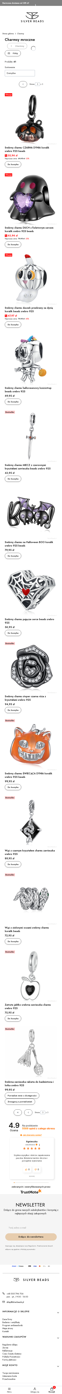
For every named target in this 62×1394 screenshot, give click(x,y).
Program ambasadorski (12, 1325)
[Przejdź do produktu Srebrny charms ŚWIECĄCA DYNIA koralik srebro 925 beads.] (31, 744)
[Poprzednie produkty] (28, 1112)
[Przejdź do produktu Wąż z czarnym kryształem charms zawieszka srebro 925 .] (31, 821)
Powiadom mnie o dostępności (22, 1095)
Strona (31, 84)
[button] (21, 1135)
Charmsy (20, 33)
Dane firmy (7, 1319)
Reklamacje (7, 1350)
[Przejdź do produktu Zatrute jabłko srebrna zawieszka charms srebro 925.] (31, 975)
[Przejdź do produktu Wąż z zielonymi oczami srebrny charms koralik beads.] (31, 898)
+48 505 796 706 (15, 1293)
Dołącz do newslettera (31, 1236)
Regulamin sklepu (9, 1344)
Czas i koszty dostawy (11, 1353)
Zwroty (5, 1347)
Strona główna (8, 33)
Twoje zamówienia (10, 1373)
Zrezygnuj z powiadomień (20, 1101)
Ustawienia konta (9, 1376)
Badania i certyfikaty (11, 1322)
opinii (38, 1128)
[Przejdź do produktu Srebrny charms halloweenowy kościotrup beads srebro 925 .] (31, 358)
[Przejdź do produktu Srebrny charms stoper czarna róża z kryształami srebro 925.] (31, 667)
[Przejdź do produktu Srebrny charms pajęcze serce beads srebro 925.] (31, 590)
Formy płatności (9, 1359)
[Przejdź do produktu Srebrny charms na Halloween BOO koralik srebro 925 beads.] (31, 513)
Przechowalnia (8, 1379)
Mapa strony (7, 1328)
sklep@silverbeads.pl (15, 1302)
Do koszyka (13, 164)
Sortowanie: (10, 67)
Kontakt (5, 1331)
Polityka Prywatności (11, 1356)
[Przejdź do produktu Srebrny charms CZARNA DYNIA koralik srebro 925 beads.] (31, 118)
